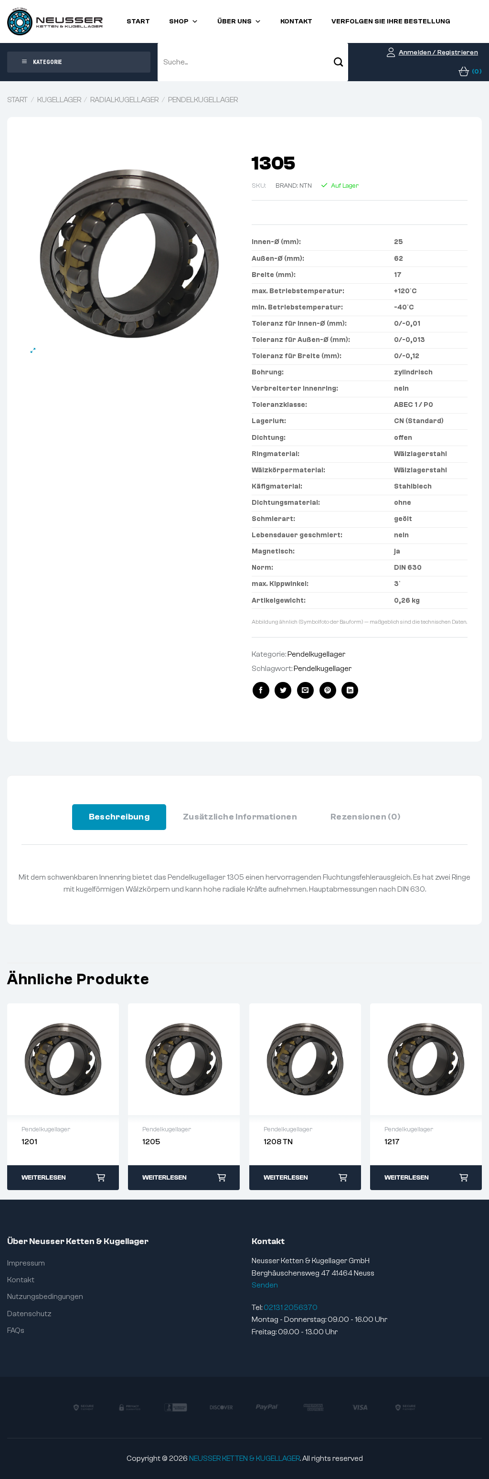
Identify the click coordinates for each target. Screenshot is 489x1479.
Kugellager (59, 100)
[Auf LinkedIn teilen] (349, 690)
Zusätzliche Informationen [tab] (240, 817)
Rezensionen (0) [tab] (365, 817)
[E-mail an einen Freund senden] (305, 690)
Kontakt (296, 21)
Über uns (234, 21)
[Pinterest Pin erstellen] (327, 690)
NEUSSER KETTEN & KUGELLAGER (244, 1458)
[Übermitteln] (338, 62)
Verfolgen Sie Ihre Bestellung (390, 21)
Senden (265, 1285)
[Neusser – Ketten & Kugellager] (55, 21)
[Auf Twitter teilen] (283, 690)
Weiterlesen (43, 1177)
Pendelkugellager (203, 100)
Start (138, 21)
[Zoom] (33, 350)
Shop (179, 21)
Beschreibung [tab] (119, 817)
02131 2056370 (291, 1307)
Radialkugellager (124, 100)
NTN (305, 186)
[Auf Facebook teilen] (261, 690)
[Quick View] (63, 1059)
